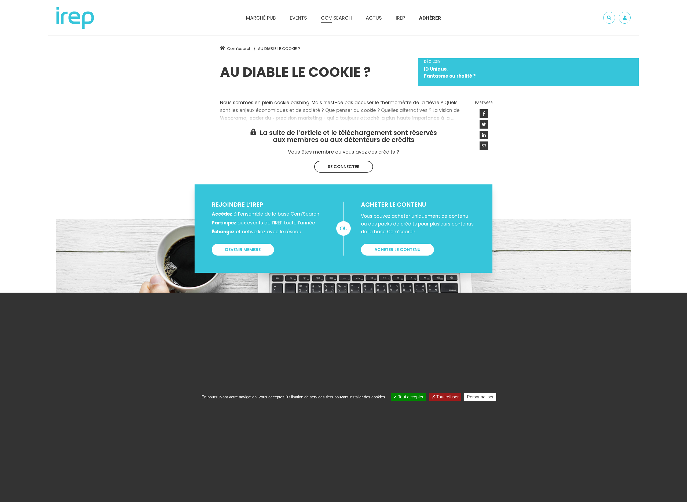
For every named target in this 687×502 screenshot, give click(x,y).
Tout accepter (410, 397)
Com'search (239, 48)
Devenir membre (243, 249)
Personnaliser (480, 397)
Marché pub (261, 17)
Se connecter (344, 166)
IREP (400, 17)
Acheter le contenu (397, 249)
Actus (374, 17)
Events (298, 17)
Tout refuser (447, 397)
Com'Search (336, 17)
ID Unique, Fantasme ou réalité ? (450, 72)
